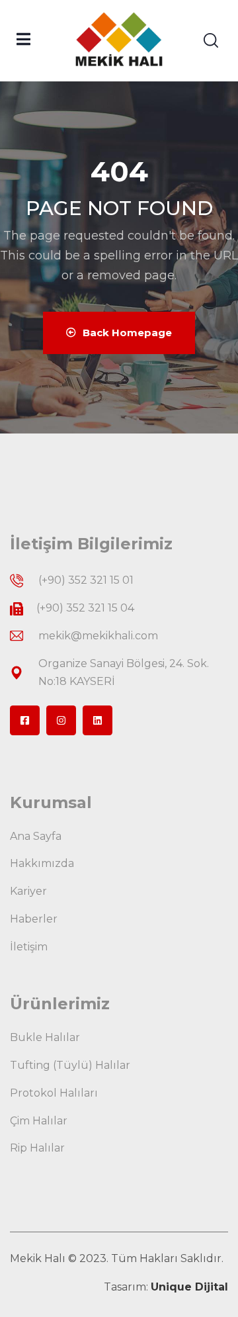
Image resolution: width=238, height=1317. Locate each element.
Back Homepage (127, 332)
